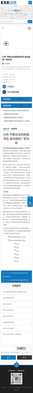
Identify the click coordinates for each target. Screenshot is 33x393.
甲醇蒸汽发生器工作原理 (11, 114)
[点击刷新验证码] (21, 348)
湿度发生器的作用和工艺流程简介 (13, 117)
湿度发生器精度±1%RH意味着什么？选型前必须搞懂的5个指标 (17, 121)
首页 (12, 12)
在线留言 (14, 129)
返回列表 (7, 276)
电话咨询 (30, 204)
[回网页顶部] (30, 198)
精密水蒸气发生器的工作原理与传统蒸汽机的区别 (17, 110)
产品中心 (18, 12)
